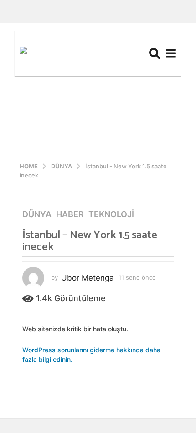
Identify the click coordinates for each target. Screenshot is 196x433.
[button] (154, 53)
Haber (70, 214)
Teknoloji (111, 214)
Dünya (37, 214)
